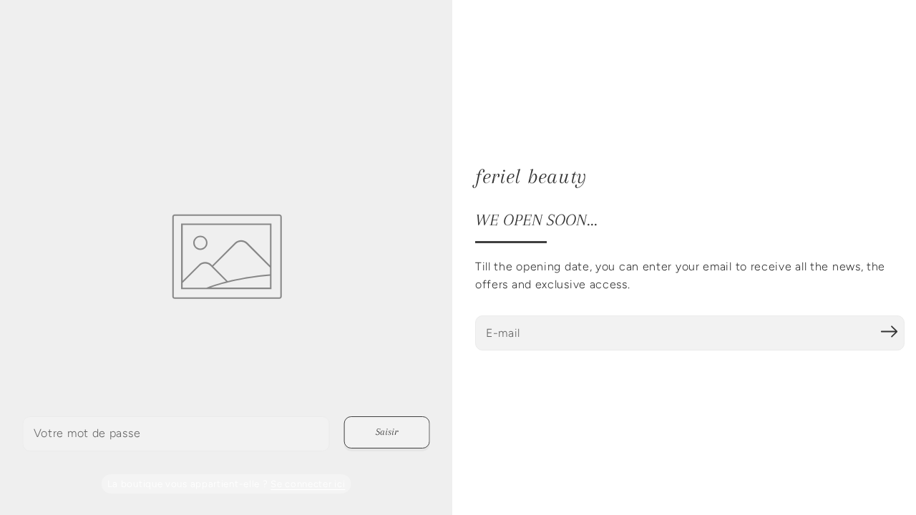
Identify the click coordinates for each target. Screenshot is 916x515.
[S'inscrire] (889, 331)
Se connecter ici (308, 484)
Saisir (387, 431)
